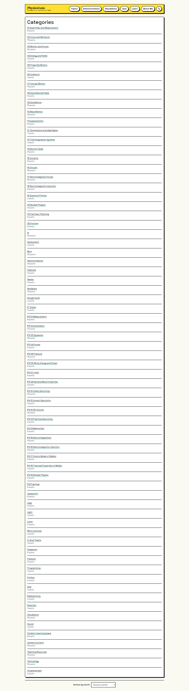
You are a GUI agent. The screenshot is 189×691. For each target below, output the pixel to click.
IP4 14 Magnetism (35, 428)
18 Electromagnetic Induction (41, 186)
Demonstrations (91, 8)
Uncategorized (34, 670)
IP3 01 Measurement (37, 316)
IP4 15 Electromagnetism (39, 437)
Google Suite (33, 298)
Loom (30, 521)
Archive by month (81, 685)
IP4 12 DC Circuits (35, 409)
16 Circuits (32, 167)
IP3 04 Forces (33, 344)
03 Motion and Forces (38, 46)
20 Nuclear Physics (36, 204)
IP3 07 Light (33, 372)
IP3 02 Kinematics (35, 326)
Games (30, 279)
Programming (33, 568)
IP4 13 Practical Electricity (40, 419)
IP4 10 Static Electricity (38, 391)
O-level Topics (34, 540)
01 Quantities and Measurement (42, 27)
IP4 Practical (33, 484)
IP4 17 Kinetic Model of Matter (41, 456)
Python (31, 577)
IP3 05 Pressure (34, 353)
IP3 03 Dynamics (35, 335)
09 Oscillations (34, 102)
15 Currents (32, 158)
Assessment (33, 242)
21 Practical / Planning (38, 214)
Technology (33, 661)
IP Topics (31, 307)
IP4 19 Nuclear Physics (37, 475)
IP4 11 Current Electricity (39, 400)
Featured (31, 270)
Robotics (31, 605)
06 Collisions (33, 74)
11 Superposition (35, 121)
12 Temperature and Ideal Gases (42, 130)
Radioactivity (33, 596)
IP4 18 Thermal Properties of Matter (44, 465)
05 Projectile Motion (37, 65)
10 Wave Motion (35, 111)
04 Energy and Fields (37, 55)
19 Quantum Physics (37, 195)
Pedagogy (32, 549)
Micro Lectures (34, 530)
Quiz (124, 8)
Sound (30, 624)
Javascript (32, 493)
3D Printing (32, 223)
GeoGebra (32, 288)
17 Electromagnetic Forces (40, 176)
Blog (29, 251)
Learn (135, 8)
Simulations (111, 8)
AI (28, 232)
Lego (29, 502)
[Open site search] (159, 8)
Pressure (31, 558)
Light (29, 512)
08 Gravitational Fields (38, 93)
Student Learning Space (39, 633)
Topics (74, 8)
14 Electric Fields (35, 149)
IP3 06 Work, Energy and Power (42, 363)
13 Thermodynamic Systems (41, 139)
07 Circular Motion (36, 83)
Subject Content (35, 642)
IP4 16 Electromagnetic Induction (43, 447)
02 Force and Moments (38, 37)
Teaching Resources (37, 651)
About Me (148, 8)
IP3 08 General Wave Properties (42, 381)
